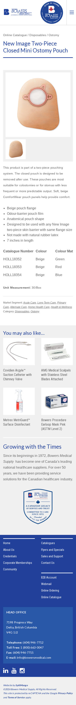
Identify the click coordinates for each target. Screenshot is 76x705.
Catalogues (48, 543)
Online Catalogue (51, 597)
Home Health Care (39, 307)
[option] (15, 149)
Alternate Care (18, 307)
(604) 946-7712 (33, 642)
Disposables (22, 311)
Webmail (46, 584)
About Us (8, 549)
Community (10, 569)
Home (6, 543)
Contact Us (47, 562)
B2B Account (49, 577)
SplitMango (21, 685)
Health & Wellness (61, 307)
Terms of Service (16, 697)
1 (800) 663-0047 (31, 647)
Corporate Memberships (17, 562)
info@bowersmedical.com (34, 657)
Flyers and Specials (52, 549)
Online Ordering (50, 590)
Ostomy (35, 311)
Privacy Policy (65, 693)
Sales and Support (52, 556)
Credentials (10, 556)
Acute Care (29, 302)
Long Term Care (46, 302)
